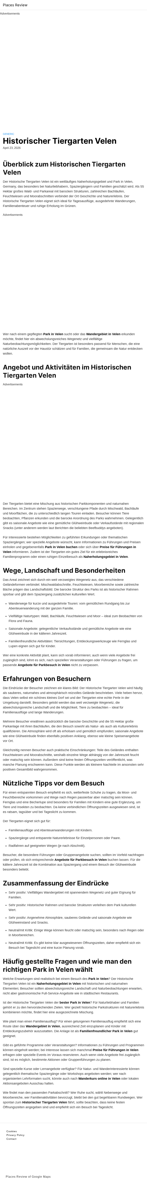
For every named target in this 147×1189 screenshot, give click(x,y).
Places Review (15, 5)
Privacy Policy (15, 1135)
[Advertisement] (73, 70)
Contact (11, 1138)
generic (8, 134)
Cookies (11, 1131)
